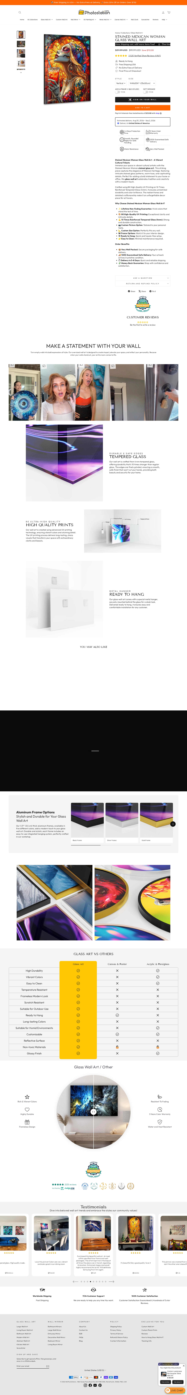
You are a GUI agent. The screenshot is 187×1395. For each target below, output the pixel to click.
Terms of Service (116, 1334)
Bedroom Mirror (54, 1341)
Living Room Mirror (55, 1344)
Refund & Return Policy (119, 1337)
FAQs (81, 1337)
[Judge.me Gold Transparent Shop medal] (103, 1186)
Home (117, 33)
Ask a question (142, 278)
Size (131, 79)
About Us (82, 1327)
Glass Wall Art (136, 33)
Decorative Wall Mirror (56, 1337)
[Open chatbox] (175, 1390)
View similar (165, 1382)
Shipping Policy (116, 1327)
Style (118, 79)
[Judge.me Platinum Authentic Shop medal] (94, 1186)
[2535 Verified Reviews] (143, 312)
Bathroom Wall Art (24, 1334)
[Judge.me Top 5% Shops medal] (121, 1186)
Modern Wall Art (23, 1337)
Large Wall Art (22, 1327)
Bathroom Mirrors (54, 1327)
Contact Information (118, 1341)
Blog (81, 1341)
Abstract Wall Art (23, 1341)
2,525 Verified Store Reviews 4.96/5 (145, 55)
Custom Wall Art (148, 1327)
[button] (71, 824)
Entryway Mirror (54, 1334)
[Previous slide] (75, 1282)
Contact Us (83, 1330)
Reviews (145, 1334)
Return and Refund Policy (142, 284)
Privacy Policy (115, 1330)
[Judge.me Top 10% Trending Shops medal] (130, 1186)
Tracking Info (147, 1341)
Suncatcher (21, 1348)
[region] (93, 2)
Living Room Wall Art (25, 1330)
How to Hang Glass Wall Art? (153, 1337)
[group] (87, 823)
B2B (80, 1334)
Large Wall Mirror (54, 1330)
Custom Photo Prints (149, 1330)
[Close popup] (183, 1366)
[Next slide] (111, 1282)
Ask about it (178, 1382)
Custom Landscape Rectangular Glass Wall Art (174, 1373)
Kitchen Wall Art (23, 1344)
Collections (125, 33)
